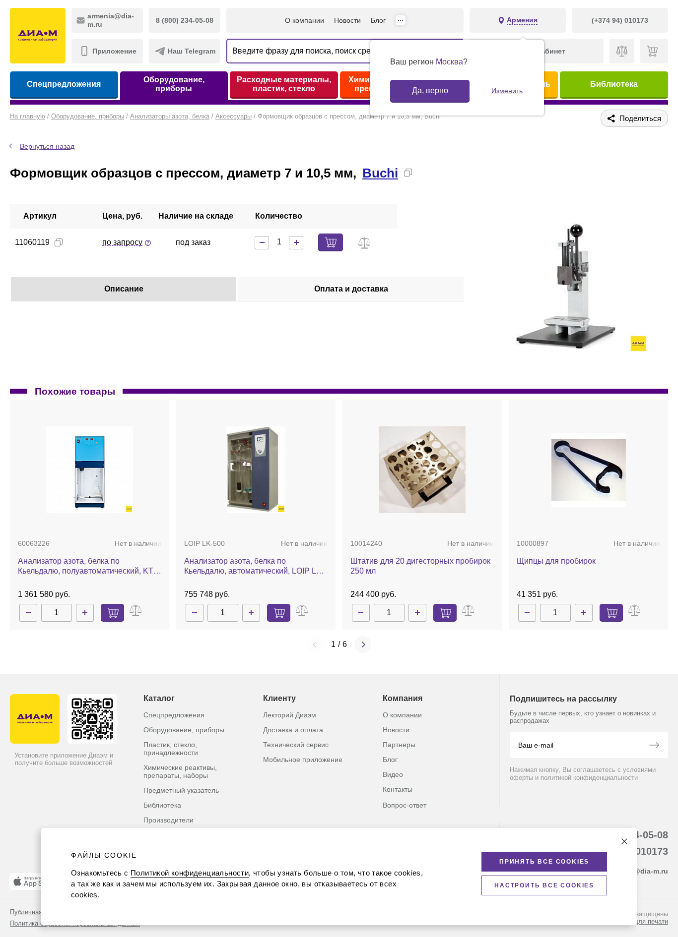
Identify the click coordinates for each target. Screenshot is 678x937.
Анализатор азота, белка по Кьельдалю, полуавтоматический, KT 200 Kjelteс (85, 566)
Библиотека (614, 84)
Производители (168, 820)
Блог (378, 20)
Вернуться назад (47, 146)
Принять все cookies (544, 861)
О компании (304, 20)
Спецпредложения (64, 84)
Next (362, 644)
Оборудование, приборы (173, 84)
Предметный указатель (181, 790)
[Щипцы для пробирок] (588, 470)
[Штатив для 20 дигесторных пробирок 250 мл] (422, 469)
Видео (393, 774)
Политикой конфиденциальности (190, 873)
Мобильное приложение (302, 759)
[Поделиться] (424, 172)
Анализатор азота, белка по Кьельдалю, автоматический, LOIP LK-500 (254, 566)
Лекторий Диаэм (289, 715)
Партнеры (399, 745)
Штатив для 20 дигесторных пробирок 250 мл (420, 566)
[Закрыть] (624, 841)
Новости (347, 20)
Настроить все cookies (544, 885)
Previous (315, 644)
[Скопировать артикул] (59, 242)
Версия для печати (639, 921)
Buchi (380, 173)
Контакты (397, 789)
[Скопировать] (408, 172)
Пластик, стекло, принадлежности (170, 749)
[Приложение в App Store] (34, 881)
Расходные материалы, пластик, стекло (284, 84)
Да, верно (430, 90)
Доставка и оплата (293, 730)
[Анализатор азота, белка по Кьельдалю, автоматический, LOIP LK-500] (256, 469)
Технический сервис (296, 745)
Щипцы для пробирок (556, 561)
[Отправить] (654, 746)
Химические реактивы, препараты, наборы (180, 771)
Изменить (507, 91)
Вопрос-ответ (404, 805)
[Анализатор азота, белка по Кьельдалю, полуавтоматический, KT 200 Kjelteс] (89, 469)
